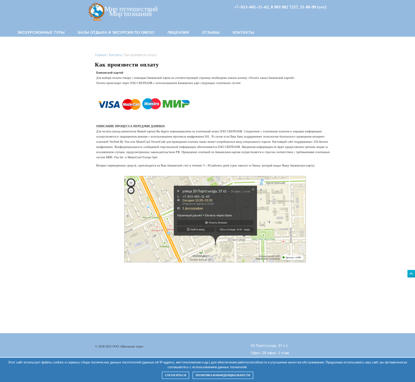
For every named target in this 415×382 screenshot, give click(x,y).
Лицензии (178, 32)
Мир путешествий (131, 8)
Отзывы (211, 32)
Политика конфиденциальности (223, 375)
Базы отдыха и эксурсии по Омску (116, 32)
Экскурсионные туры (41, 32)
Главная (100, 55)
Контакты (243, 32)
